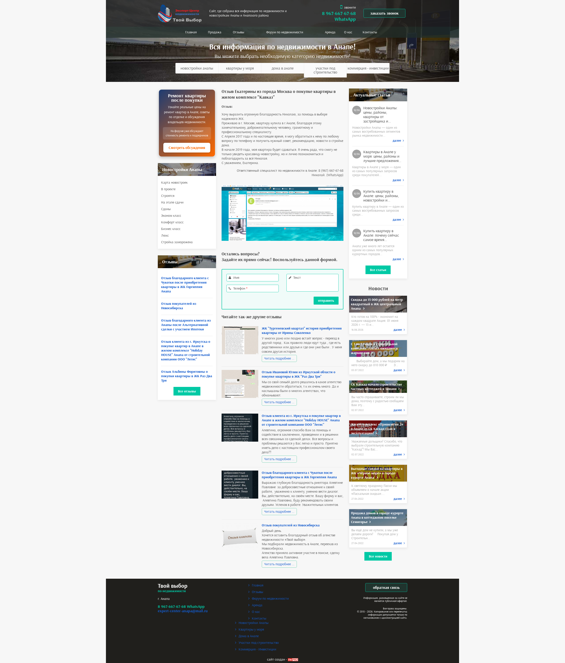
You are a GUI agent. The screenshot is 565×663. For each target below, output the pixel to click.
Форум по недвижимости (284, 32)
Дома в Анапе (283, 68)
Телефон (240, 288)
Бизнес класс (171, 229)
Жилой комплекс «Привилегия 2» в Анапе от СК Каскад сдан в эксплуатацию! (377, 428)
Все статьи (378, 270)
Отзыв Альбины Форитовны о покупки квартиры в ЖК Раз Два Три (186, 375)
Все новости (378, 556)
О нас (348, 32)
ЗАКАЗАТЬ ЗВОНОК (384, 13)
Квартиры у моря (240, 68)
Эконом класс (171, 215)
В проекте (168, 189)
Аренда (330, 32)
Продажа (214, 32)
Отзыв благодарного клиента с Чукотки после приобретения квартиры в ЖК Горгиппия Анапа (185, 284)
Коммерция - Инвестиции (368, 68)
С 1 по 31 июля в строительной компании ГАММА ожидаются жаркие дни (374, 348)
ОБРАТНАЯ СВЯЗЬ (386, 587)
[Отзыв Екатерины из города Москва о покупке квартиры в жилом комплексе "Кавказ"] (283, 212)
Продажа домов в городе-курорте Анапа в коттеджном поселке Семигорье (377, 517)
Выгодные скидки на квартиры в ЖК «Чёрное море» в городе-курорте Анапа (377, 473)
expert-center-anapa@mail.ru (183, 610)
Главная (191, 32)
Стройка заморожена (177, 242)
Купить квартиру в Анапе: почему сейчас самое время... (381, 235)
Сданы (166, 209)
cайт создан (276, 659)
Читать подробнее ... (279, 358)
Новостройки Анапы (197, 68)
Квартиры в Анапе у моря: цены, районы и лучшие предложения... (382, 156)
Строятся (167, 196)
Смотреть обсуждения (187, 147)
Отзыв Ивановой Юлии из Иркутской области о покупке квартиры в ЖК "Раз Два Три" (298, 374)
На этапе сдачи (172, 202)
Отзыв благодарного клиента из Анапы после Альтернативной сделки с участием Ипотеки (186, 324)
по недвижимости (172, 591)
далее (398, 141)
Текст (297, 277)
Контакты (370, 32)
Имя (236, 277)
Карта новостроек (174, 182)
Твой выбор (172, 585)
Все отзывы (187, 391)
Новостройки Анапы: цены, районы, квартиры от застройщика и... (380, 114)
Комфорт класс (172, 222)
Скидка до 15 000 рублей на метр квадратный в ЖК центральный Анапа (377, 304)
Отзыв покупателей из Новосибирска (178, 305)
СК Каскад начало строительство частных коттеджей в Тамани (376, 386)
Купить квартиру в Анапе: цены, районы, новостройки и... (381, 195)
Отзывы (238, 32)
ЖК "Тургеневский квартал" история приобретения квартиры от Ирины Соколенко (302, 330)
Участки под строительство (325, 70)
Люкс (165, 235)
